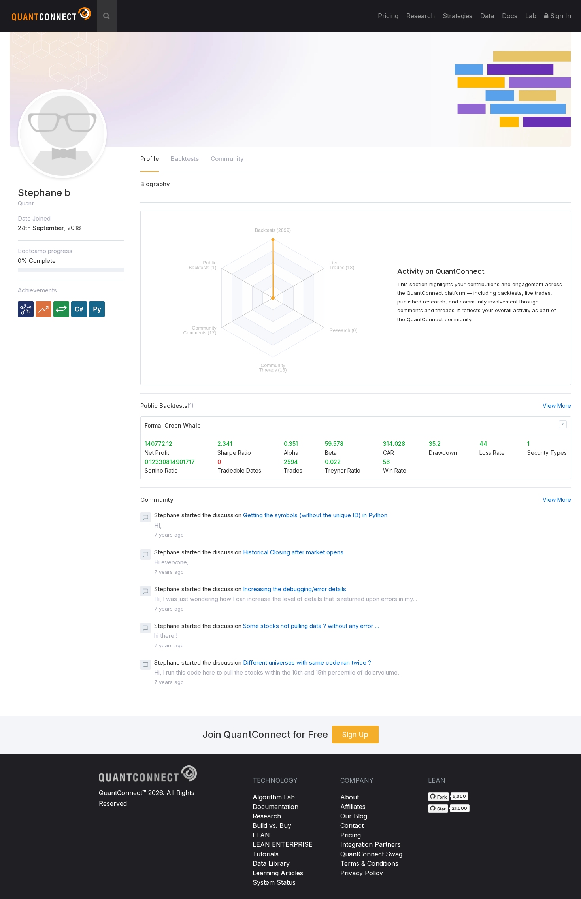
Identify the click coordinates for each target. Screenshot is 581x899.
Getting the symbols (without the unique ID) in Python (315, 515)
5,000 (459, 796)
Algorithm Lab (274, 797)
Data (487, 16)
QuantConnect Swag (371, 854)
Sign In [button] (559, 16)
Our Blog (353, 816)
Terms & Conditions (369, 863)
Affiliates (353, 806)
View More (557, 405)
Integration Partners (370, 844)
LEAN (261, 835)
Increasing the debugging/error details (294, 589)
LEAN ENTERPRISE (283, 844)
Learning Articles (278, 873)
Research (420, 16)
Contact (352, 825)
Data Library (271, 863)
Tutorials (266, 854)
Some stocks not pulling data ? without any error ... (311, 625)
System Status (274, 882)
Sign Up (355, 734)
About (349, 797)
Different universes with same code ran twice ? (307, 662)
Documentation (275, 806)
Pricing (388, 16)
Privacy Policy (361, 873)
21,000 (459, 808)
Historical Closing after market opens (293, 552)
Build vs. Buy (272, 825)
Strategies (457, 16)
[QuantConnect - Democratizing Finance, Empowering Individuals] (51, 17)
